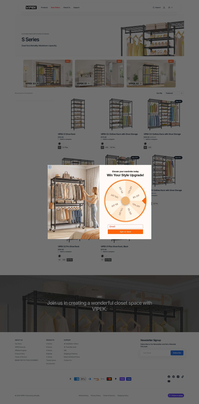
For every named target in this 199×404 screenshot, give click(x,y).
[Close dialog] (49, 167)
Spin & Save (125, 232)
